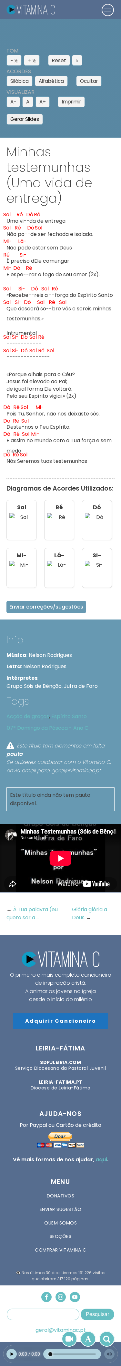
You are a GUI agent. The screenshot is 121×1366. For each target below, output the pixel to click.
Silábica (19, 81)
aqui (101, 1159)
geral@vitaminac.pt (60, 1330)
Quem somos (60, 1223)
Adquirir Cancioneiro (60, 1021)
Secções (61, 1236)
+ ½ (32, 60)
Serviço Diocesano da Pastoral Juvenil (60, 1065)
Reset (59, 60)
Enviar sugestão (61, 1209)
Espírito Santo (69, 716)
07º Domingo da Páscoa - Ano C (47, 728)
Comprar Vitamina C (60, 1250)
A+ (42, 101)
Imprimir (71, 101)
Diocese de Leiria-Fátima (61, 1085)
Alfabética (51, 81)
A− (13, 101)
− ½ (14, 60)
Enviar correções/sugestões (46, 606)
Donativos (61, 1196)
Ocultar (89, 81)
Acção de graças (27, 716)
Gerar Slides (24, 119)
